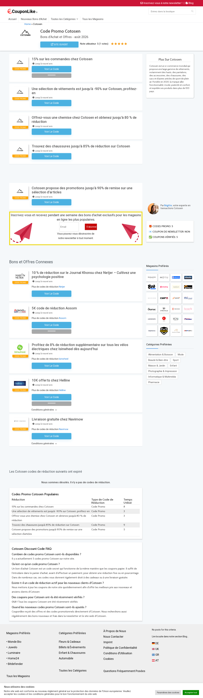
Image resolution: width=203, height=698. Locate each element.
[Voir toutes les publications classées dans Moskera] (164, 330)
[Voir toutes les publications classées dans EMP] (164, 298)
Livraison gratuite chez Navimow (57, 419)
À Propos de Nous (114, 631)
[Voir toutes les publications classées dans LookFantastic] (151, 319)
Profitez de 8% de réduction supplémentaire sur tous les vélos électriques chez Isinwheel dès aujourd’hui (80, 347)
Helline (62, 390)
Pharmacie (153, 382)
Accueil (12, 19)
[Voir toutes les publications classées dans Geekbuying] (176, 277)
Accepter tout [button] (191, 692)
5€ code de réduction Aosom (54, 308)
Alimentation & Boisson (160, 354)
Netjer (62, 286)
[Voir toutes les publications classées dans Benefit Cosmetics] (188, 309)
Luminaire (14, 652)
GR (157, 654)
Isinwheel (63, 359)
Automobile (66, 658)
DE (157, 643)
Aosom (62, 318)
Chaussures (77, 652)
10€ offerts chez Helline (51, 380)
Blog (190, 3)
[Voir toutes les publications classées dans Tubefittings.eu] (176, 298)
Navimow (63, 429)
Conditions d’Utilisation (117, 653)
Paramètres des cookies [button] (168, 692)
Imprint (107, 642)
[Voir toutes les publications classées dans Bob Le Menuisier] (151, 287)
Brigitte (168, 205)
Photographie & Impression (162, 371)
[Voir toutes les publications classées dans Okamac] (151, 309)
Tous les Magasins (92, 19)
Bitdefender (15, 664)
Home (27, 24)
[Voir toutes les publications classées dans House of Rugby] (188, 319)
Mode (181, 354)
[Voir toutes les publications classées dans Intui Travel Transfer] (188, 298)
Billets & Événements (72, 647)
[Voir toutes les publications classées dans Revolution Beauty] (151, 277)
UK (157, 649)
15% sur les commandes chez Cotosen (62, 59)
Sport (176, 360)
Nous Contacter (113, 636)
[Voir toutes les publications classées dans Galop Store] (176, 330)
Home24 (13, 658)
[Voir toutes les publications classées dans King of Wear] (176, 319)
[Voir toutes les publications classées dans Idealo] (188, 277)
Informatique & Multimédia (162, 376)
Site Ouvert (60, 44)
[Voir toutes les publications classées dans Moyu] (164, 277)
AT (157, 660)
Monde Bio (14, 641)
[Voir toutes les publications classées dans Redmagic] (176, 309)
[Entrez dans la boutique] (192, 11)
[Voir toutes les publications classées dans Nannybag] (164, 287)
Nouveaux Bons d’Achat (34, 19)
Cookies (108, 658)
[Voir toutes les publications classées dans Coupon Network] (164, 319)
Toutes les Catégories (63, 19)
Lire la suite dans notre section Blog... (170, 636)
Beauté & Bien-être (158, 360)
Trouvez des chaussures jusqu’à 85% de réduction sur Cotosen (81, 146)
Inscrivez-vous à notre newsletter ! (162, 3)
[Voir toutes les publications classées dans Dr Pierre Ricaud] (164, 309)
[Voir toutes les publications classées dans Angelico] (176, 287)
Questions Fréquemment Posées (124, 671)
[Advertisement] (170, 148)
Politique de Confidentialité (120, 647)
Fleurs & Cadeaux (70, 641)
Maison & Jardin (156, 365)
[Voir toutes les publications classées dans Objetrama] (151, 330)
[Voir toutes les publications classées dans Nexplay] (188, 330)
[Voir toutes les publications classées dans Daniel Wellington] (151, 298)
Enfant (173, 365)
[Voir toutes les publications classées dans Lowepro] (188, 287)
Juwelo (12, 647)
